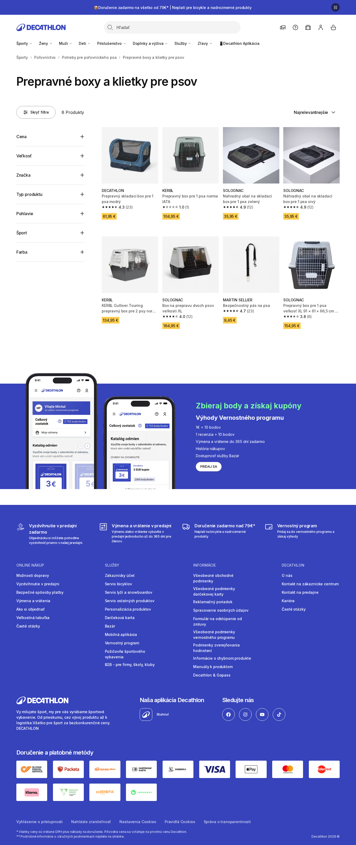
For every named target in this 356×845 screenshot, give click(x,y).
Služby (181, 43)
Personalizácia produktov (128, 609)
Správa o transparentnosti (227, 821)
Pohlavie (24, 213)
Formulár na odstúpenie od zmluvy (217, 621)
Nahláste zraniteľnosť (91, 821)
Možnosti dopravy (32, 575)
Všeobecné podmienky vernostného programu (214, 635)
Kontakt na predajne (300, 592)
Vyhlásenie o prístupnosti (39, 821)
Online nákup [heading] (30, 565)
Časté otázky (28, 626)
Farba (21, 252)
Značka (23, 175)
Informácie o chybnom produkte (222, 658)
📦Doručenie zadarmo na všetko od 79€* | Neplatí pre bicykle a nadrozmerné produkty (173, 7)
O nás (287, 575)
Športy (22, 43)
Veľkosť (24, 155)
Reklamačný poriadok (212, 602)
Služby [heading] (112, 565)
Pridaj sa (208, 467)
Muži (64, 43)
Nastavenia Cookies (137, 821)
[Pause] (335, 7)
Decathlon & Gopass (211, 675)
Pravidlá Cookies (180, 821)
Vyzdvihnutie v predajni (37, 584)
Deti (83, 43)
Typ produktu (29, 194)
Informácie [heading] (204, 565)
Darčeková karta (120, 617)
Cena (21, 136)
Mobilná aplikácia (121, 634)
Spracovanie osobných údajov (220, 610)
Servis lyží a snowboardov (129, 592)
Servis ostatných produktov (129, 600)
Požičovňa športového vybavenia (125, 654)
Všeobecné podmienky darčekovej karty (214, 591)
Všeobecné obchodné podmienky (213, 578)
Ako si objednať (30, 609)
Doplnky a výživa (149, 43)
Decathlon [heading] (293, 565)
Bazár (110, 626)
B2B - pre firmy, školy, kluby (130, 664)
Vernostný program (122, 643)
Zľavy (203, 43)
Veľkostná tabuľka (33, 617)
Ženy (44, 43)
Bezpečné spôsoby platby (40, 592)
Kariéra (288, 600)
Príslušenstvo (110, 43)
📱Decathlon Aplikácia (239, 43)
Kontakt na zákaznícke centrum (310, 584)
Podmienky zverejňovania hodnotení (216, 648)
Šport (21, 232)
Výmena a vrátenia (33, 600)
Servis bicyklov (118, 584)
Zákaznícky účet (120, 575)
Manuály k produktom (212, 666)
